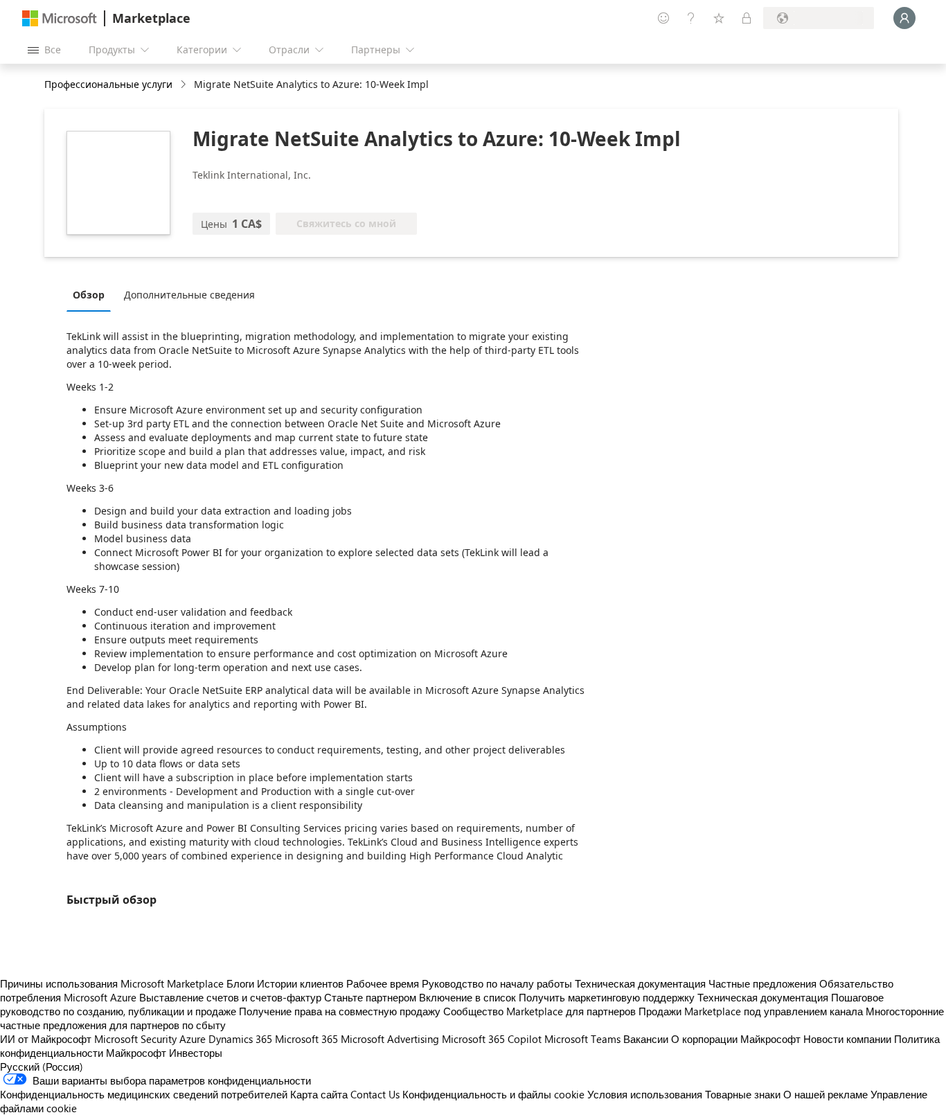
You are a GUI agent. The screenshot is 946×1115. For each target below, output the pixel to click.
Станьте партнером (370, 997)
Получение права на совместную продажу (339, 1011)
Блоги (240, 983)
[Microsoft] (59, 18)
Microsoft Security (135, 1039)
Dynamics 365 (240, 1039)
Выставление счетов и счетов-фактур (230, 997)
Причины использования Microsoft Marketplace (112, 983)
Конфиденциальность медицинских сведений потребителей (143, 1094)
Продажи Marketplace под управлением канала (751, 1011)
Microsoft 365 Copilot (492, 1039)
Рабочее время (382, 983)
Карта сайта (319, 1094)
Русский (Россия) (41, 1066)
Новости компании (847, 1039)
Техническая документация (640, 983)
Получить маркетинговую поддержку (607, 997)
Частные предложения (762, 983)
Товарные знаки (742, 1094)
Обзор (89, 294)
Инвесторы (195, 1053)
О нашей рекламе (825, 1094)
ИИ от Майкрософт (45, 1039)
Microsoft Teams (582, 1039)
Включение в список (467, 997)
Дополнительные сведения (189, 294)
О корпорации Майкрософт (736, 1039)
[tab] (92, 294)
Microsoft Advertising (390, 1039)
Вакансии (645, 1039)
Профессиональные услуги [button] (108, 84)
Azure (192, 1039)
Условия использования (644, 1094)
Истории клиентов (300, 983)
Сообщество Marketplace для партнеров (539, 1011)
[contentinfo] (184, 85)
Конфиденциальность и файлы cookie (493, 1094)
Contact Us (375, 1094)
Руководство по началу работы (497, 983)
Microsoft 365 (306, 1039)
